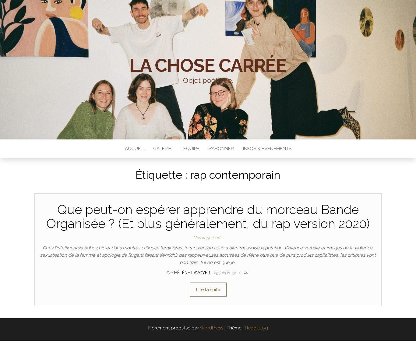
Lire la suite (208, 289)
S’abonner (221, 148)
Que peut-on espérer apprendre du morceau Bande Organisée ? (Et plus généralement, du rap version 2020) (208, 216)
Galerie (162, 148)
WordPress (211, 328)
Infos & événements (267, 148)
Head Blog (256, 328)
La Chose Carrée (208, 65)
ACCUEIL (134, 148)
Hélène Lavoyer (192, 272)
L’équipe (190, 148)
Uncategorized (206, 237)
